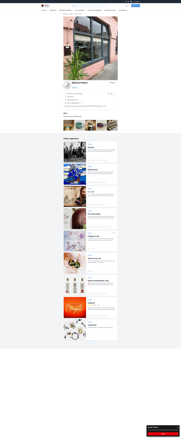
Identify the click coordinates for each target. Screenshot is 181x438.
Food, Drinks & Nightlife (94, 10)
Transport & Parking (110, 10)
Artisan (71, 14)
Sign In (127, 5)
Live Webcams (123, 10)
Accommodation (80, 10)
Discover (44, 10)
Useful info (53, 10)
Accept (163, 433)
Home (66, 14)
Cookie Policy (175, 430)
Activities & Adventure (65, 10)
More (90, 343)
